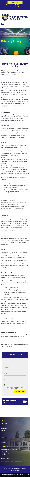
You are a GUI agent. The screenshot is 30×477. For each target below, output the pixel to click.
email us (11, 346)
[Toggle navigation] (2, 24)
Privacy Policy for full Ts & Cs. (14, 388)
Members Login (5, 440)
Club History (5, 423)
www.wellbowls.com (17, 82)
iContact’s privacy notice (19, 137)
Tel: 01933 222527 (5, 459)
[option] (15, 41)
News (2, 438)
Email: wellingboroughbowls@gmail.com (11, 461)
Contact (3, 442)
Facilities (3, 426)
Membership (4, 428)
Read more (8, 475)
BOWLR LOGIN (15, 2)
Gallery (3, 430)
